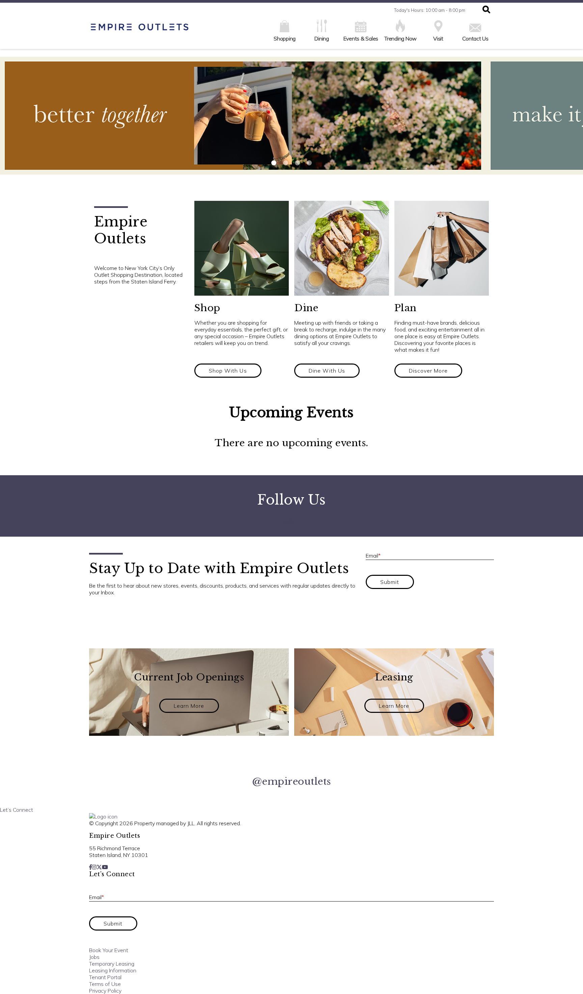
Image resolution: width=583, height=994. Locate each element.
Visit (438, 38)
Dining (321, 38)
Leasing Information (112, 970)
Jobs (94, 956)
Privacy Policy (105, 990)
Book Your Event (108, 950)
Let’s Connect (16, 809)
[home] (139, 31)
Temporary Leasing (111, 963)
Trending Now (400, 38)
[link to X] (292, 522)
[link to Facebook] (283, 522)
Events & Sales (361, 38)
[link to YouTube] (298, 522)
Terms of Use (105, 983)
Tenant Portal (105, 977)
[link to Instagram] (287, 522)
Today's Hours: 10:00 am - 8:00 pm (429, 10)
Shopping (285, 38)
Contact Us (475, 38)
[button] (486, 10)
